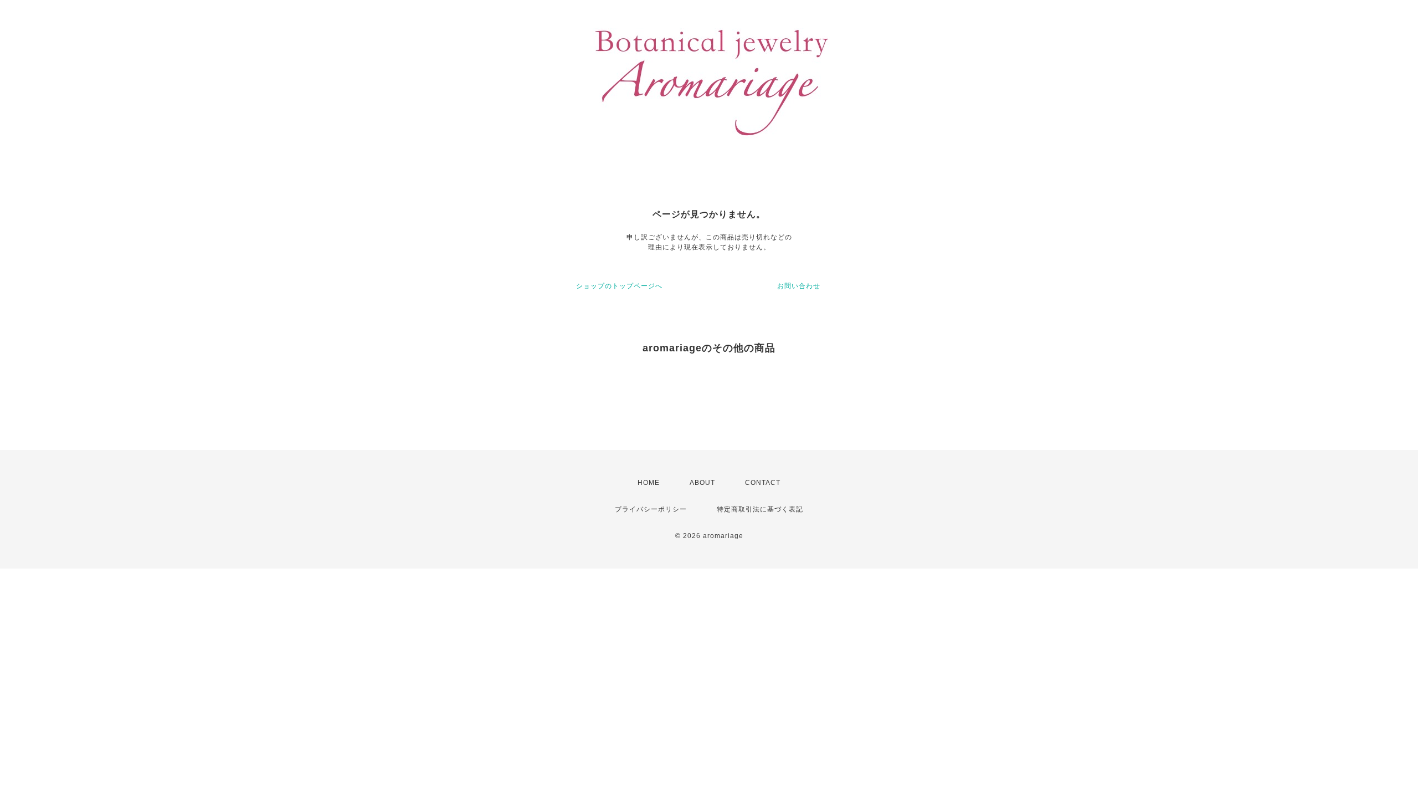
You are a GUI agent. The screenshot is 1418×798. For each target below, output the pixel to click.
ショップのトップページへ (619, 286)
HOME (649, 483)
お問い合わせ (798, 286)
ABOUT (702, 483)
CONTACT (762, 483)
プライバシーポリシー (651, 509)
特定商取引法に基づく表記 (760, 509)
